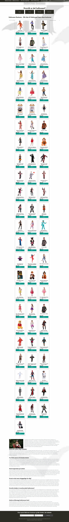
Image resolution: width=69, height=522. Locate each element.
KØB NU (20, 33)
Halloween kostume (34, 3)
